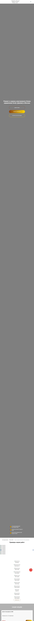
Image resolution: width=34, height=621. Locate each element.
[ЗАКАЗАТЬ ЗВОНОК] (30, 569)
